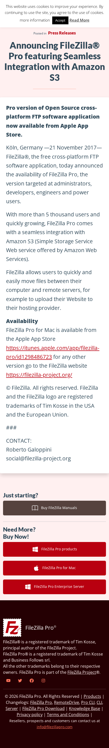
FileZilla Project (81, 672)
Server (12, 708)
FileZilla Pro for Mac (57, 567)
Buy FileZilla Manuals (57, 507)
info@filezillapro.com (54, 726)
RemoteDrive (66, 702)
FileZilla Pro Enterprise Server (57, 586)
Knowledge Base (84, 708)
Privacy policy (30, 714)
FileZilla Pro (41, 702)
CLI (99, 702)
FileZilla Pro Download (43, 708)
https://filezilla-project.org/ (39, 374)
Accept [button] (60, 20)
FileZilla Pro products (57, 549)
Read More (79, 20)
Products (92, 696)
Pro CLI (88, 702)
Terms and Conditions (68, 714)
